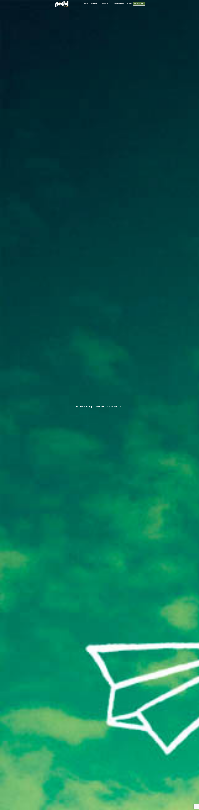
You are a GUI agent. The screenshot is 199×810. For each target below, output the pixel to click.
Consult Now (139, 4)
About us (105, 4)
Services (94, 4)
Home (86, 4)
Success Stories (118, 4)
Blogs (129, 4)
